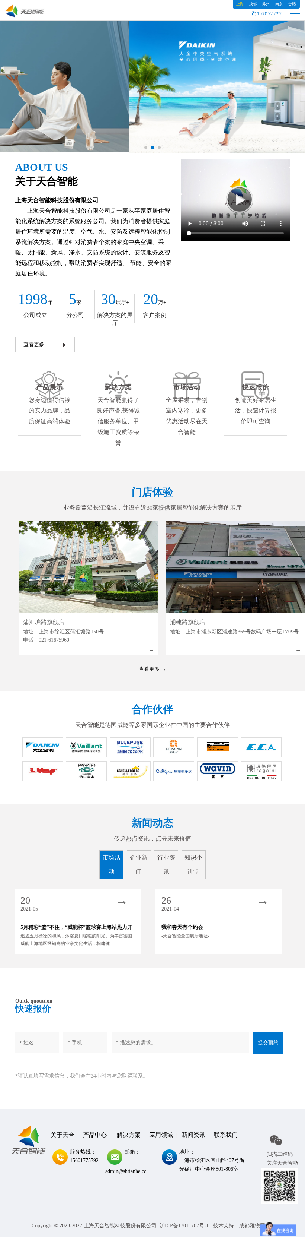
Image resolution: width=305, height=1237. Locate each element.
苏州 (266, 4)
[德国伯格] (130, 771)
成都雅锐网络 (254, 1225)
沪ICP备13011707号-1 (184, 1225)
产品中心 (95, 1135)
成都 (253, 4)
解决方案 (129, 1135)
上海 (240, 4)
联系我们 (226, 1135)
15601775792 (269, 13)
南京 (279, 4)
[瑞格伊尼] (261, 771)
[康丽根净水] (173, 771)
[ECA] (261, 747)
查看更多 (33, 344)
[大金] (42, 747)
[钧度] (217, 747)
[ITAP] (42, 771)
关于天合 (62, 1135)
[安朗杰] (173, 747)
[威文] (217, 771)
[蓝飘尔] (130, 747)
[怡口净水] (86, 771)
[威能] (86, 747)
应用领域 (161, 1135)
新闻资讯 (193, 1135)
